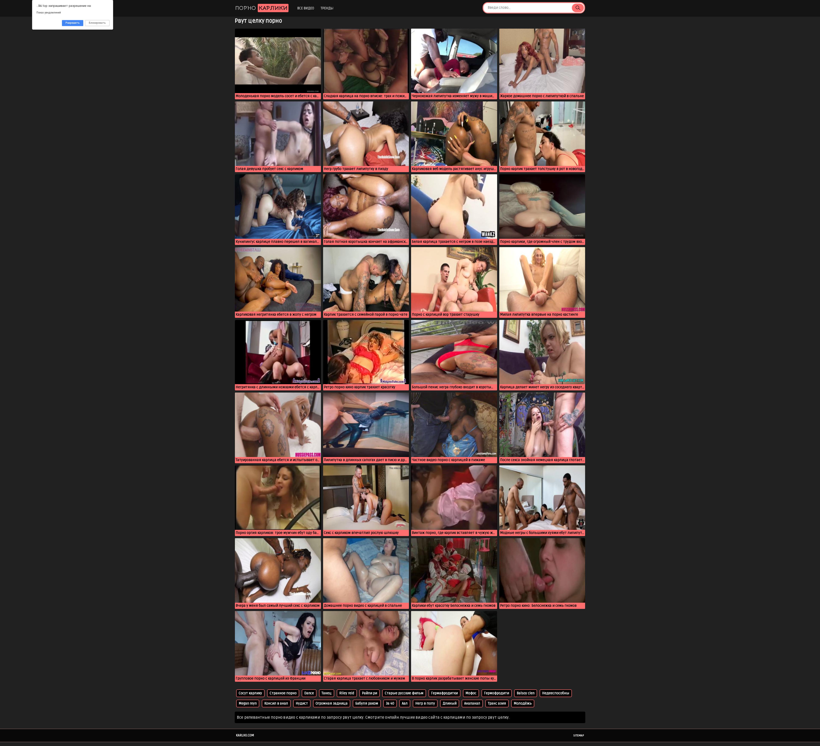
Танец (327, 693)
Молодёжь (523, 703)
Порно (261, 8)
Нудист (302, 703)
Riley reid (346, 693)
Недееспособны (555, 693)
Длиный (450, 703)
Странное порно (283, 693)
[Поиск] (578, 8)
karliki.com (245, 735)
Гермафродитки (444, 693)
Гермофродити (496, 693)
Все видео (305, 8)
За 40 (390, 703)
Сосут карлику (250, 693)
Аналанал (472, 703)
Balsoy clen (525, 693)
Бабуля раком (366, 703)
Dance (309, 693)
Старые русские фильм (404, 693)
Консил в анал (276, 703)
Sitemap (578, 735)
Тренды (327, 8)
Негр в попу (425, 703)
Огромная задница (332, 703)
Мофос (471, 693)
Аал (405, 703)
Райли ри (369, 693)
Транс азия (497, 703)
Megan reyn (248, 703)
